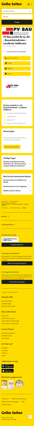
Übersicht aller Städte (8, 306)
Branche (4, 216)
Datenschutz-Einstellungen (10, 402)
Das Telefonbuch (7, 336)
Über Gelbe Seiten (9, 312)
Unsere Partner (8, 329)
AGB (23, 402)
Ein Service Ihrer (9, 418)
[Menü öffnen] (31, 4)
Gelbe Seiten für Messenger (10, 321)
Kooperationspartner (8, 333)
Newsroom (5, 316)
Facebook (5, 350)
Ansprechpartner (7, 301)
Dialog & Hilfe (7, 297)
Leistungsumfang (7, 224)
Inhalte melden (6, 405)
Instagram (5, 348)
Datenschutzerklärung (19, 399)
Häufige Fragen (6, 304)
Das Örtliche (5, 338)
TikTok (4, 356)
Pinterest (4, 353)
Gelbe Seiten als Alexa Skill (10, 324)
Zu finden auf (7, 344)
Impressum (5, 399)
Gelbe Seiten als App (8, 318)
